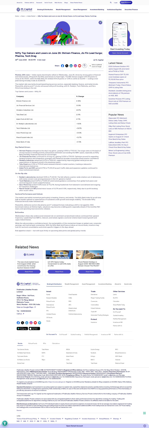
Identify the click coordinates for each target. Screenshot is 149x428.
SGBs (70, 298)
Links (18, 416)
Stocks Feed (20, 363)
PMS (70, 301)
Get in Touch (48, 2)
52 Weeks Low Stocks (23, 360)
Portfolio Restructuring (75, 314)
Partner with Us (29, 2)
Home (17, 16)
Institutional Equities (114, 9)
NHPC (43, 353)
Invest (48, 291)
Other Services (119, 291)
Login (115, 2)
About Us (19, 2)
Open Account (126, 2)
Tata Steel (69, 363)
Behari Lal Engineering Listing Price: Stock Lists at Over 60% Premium (119, 153)
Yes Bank (93, 353)
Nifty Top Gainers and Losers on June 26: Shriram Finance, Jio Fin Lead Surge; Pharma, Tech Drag (67, 16)
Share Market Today (119, 305)
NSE (18, 421)
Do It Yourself (117, 312)
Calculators (56, 343)
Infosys (93, 356)
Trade (93, 291)
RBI (38, 421)
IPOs (44, 343)
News (23, 16)
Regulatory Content (71, 419)
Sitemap (116, 419)
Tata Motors (45, 349)
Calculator (116, 301)
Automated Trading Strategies (100, 315)
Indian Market (31, 16)
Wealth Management (63, 9)
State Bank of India (71, 353)
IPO (47, 310)
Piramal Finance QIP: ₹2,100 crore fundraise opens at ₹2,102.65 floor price (119, 77)
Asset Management (80, 9)
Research (39, 2)
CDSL (68, 360)
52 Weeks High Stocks (23, 353)
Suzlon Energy (95, 349)
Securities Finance (131, 9)
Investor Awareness (88, 419)
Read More (29, 272)
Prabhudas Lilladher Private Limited (27, 291)
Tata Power (94, 363)
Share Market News (76, 2)
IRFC (116, 349)
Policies (43, 419)
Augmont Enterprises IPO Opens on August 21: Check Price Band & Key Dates (119, 136)
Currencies (94, 301)
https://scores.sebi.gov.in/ (57, 382)
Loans (115, 294)
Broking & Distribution (45, 9)
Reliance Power (119, 363)
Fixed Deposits (73, 294)
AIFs (70, 305)
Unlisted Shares (51, 314)
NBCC (93, 360)
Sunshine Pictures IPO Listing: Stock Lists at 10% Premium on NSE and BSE (120, 101)
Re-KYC (115, 298)
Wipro (43, 360)
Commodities (95, 305)
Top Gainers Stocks (22, 349)
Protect (94, 319)
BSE (24, 421)
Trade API (93, 311)
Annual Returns (104, 419)
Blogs (66, 2)
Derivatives (94, 294)
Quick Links (128, 284)
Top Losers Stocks (22, 356)
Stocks (48, 321)
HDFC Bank (118, 356)
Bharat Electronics (120, 353)
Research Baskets (51, 298)
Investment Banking (97, 9)
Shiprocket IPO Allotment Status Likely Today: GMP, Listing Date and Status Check (119, 120)
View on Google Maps (25, 307)
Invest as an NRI (118, 322)
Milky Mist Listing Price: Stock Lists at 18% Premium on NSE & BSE (120, 128)
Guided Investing (118, 315)
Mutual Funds (50, 301)
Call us (19, 314)
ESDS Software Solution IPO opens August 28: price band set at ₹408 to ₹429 (119, 68)
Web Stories (58, 2)
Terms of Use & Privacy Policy (27, 419)
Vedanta (117, 360)
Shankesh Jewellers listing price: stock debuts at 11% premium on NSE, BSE (120, 93)
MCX (31, 421)
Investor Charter (55, 419)
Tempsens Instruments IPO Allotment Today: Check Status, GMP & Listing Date (120, 85)
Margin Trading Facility (97, 298)
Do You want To (119, 309)
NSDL (52, 421)
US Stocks (49, 317)
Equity (48, 294)
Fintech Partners (95, 308)
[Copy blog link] (84, 66)
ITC (43, 356)
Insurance (94, 322)
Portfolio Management (119, 319)
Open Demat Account (120, 53)
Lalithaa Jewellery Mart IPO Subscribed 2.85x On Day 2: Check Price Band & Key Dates (120, 144)
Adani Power (70, 356)
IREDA (68, 349)
